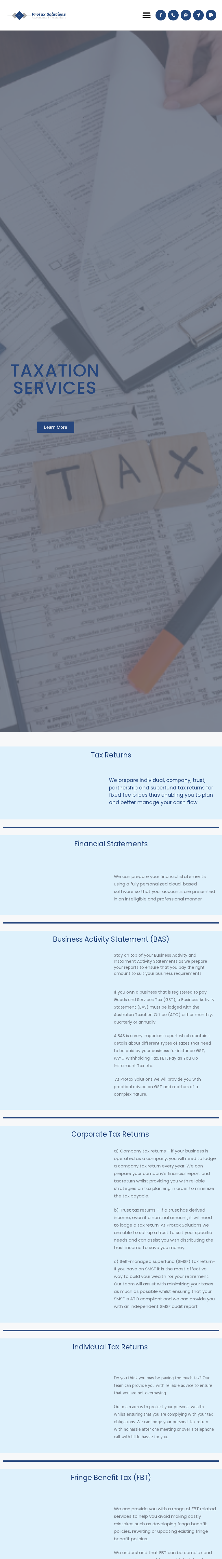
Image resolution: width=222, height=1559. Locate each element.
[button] (146, 15)
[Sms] (186, 15)
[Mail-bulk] (211, 15)
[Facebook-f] (161, 15)
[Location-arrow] (198, 15)
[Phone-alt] (173, 15)
